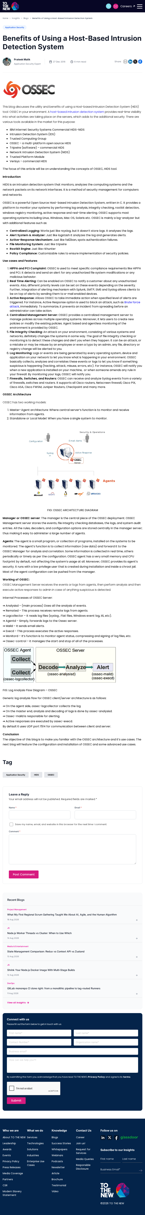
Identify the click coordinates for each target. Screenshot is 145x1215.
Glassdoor (129, 1137)
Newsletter (58, 1167)
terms (126, 1076)
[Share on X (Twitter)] (135, 61)
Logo (12, 6)
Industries (33, 1155)
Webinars (57, 1155)
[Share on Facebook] (140, 61)
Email (78, 807)
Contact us (116, 6)
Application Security (14, 27)
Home (5, 18)
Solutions (32, 1149)
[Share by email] (125, 61)
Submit (16, 1101)
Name (12, 807)
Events (7, 1155)
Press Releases (12, 1167)
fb (116, 1137)
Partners (8, 1179)
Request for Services (83, 1151)
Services (32, 1137)
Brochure (57, 1179)
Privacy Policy (96, 1076)
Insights (16, 18)
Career (80, 1137)
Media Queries (85, 1159)
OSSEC (51, 775)
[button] (108, 6)
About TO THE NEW (14, 1137)
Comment (14, 831)
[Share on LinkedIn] (130, 61)
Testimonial (59, 1185)
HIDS (36, 775)
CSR (5, 1185)
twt (109, 1137)
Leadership (9, 1143)
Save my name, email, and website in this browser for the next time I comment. (61, 824)
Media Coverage (13, 1173)
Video (55, 1191)
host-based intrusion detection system (77, 112)
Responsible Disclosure (83, 1167)
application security (15, 775)
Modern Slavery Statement (12, 1193)
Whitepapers (59, 1149)
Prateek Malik (22, 59)
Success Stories (61, 1143)
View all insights (16, 1002)
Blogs (26, 18)
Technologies (35, 1143)
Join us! (80, 1143)
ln (102, 1137)
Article (55, 1173)
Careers (126, 6)
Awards (7, 1149)
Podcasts (57, 1161)
